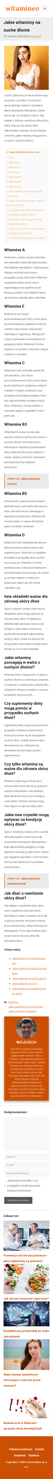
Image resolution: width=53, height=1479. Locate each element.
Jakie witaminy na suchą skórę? (29, 978)
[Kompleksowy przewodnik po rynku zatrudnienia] (26, 1314)
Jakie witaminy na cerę (24, 983)
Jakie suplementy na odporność (25, 1006)
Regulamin (20, 1455)
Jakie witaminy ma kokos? (22, 1011)
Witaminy (13, 1002)
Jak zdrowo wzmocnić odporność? (26, 1298)
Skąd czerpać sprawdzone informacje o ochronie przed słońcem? (22, 1380)
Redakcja (34, 1455)
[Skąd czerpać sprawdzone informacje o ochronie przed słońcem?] (26, 1355)
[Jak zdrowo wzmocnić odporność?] (26, 1280)
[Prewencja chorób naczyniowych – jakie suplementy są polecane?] (26, 1237)
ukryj (10, 157)
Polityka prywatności (20, 1449)
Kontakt (39, 1449)
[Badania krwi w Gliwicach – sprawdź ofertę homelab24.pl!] (26, 1404)
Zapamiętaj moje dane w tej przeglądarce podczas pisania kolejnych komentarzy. (23, 1185)
